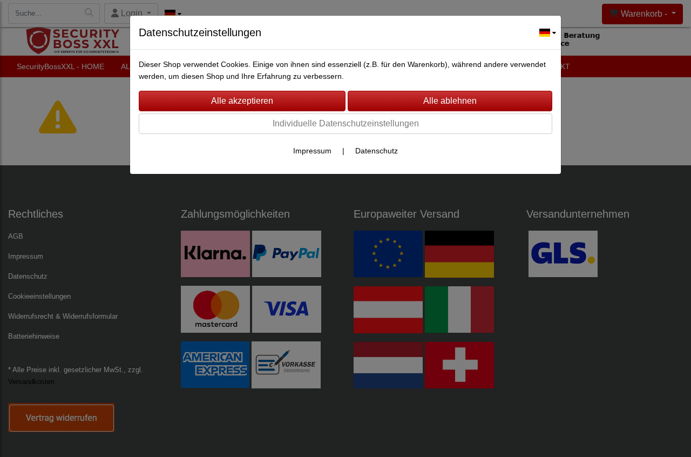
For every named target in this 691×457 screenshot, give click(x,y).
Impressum (312, 150)
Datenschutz (376, 150)
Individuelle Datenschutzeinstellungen (346, 123)
